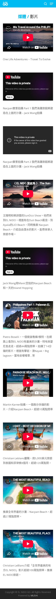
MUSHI (34, 595)
